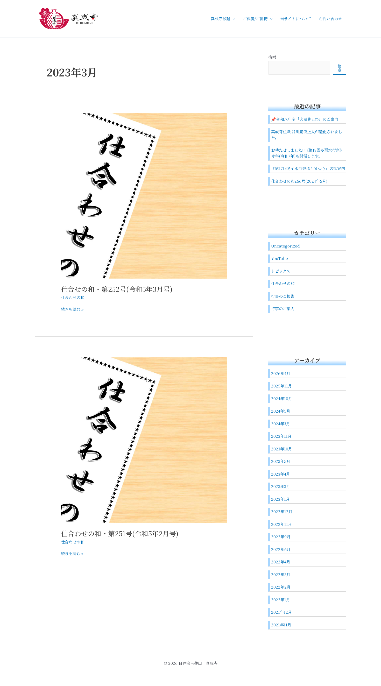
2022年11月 (281, 524)
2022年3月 (280, 574)
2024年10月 (281, 398)
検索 (272, 57)
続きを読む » (72, 309)
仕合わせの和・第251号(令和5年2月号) (120, 533)
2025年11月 (281, 385)
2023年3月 (280, 486)
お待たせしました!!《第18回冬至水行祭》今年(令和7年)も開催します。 (307, 153)
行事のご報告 (282, 296)
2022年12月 (281, 511)
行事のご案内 (282, 308)
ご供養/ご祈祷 (255, 18)
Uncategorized (285, 246)
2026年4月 (280, 373)
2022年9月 (281, 536)
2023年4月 (280, 474)
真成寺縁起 (220, 18)
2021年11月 (281, 624)
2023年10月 (281, 448)
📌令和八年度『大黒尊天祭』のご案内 (304, 119)
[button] (232, 19)
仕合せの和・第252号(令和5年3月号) (117, 289)
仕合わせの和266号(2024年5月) (299, 181)
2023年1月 (280, 499)
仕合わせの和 (72, 297)
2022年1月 (280, 599)
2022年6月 (281, 549)
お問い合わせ (330, 18)
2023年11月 (281, 436)
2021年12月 (281, 612)
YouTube (279, 258)
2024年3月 (280, 423)
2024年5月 (280, 411)
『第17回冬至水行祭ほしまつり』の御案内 (308, 168)
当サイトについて (295, 18)
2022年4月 (280, 561)
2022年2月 (281, 587)
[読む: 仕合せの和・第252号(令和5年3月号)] (144, 195)
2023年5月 (280, 461)
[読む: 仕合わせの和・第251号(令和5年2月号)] (144, 439)
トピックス (280, 271)
